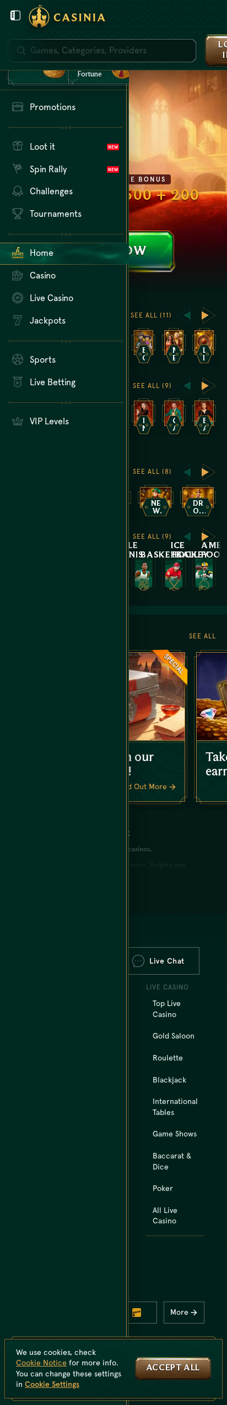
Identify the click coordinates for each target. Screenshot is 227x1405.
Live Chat (167, 960)
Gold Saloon (173, 1035)
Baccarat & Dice (172, 1161)
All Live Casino (165, 1216)
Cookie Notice (41, 1362)
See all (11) (151, 315)
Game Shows (175, 1133)
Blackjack (169, 1079)
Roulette (168, 1057)
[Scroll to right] (209, 315)
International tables (175, 1107)
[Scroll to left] (183, 315)
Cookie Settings (52, 1384)
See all (202, 636)
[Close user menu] (15, 15)
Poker (163, 1188)
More (179, 1312)
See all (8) (152, 471)
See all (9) (152, 386)
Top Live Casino (167, 1009)
